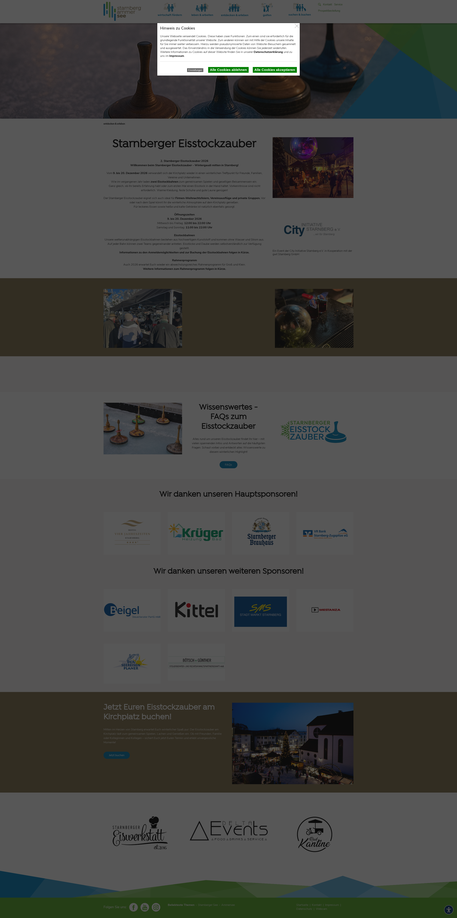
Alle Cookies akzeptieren (274, 70)
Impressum (176, 56)
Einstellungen (195, 70)
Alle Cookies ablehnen (228, 70)
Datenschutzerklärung (268, 52)
